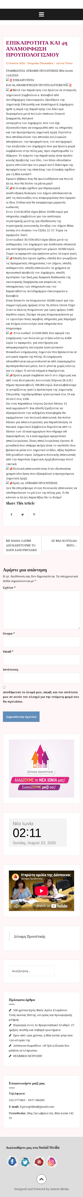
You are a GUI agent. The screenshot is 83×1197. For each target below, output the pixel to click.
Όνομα (9, 633)
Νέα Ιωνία (23, 823)
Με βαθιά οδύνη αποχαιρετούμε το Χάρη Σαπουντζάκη (21, 545)
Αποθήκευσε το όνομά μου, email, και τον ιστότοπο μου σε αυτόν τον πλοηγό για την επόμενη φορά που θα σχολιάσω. (41, 696)
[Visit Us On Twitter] (25, 1161)
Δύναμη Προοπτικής (30, 936)
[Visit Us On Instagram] (51, 1161)
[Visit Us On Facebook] (12, 1161)
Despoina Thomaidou (40, 63)
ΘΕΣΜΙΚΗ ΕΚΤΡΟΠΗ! (27, 1056)
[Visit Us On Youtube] (38, 1161)
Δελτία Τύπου (64, 63)
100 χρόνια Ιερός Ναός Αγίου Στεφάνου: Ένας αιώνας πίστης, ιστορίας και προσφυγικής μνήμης (40, 1014)
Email (8, 651)
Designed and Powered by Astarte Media (41, 1189)
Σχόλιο (9, 587)
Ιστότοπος (10, 669)
